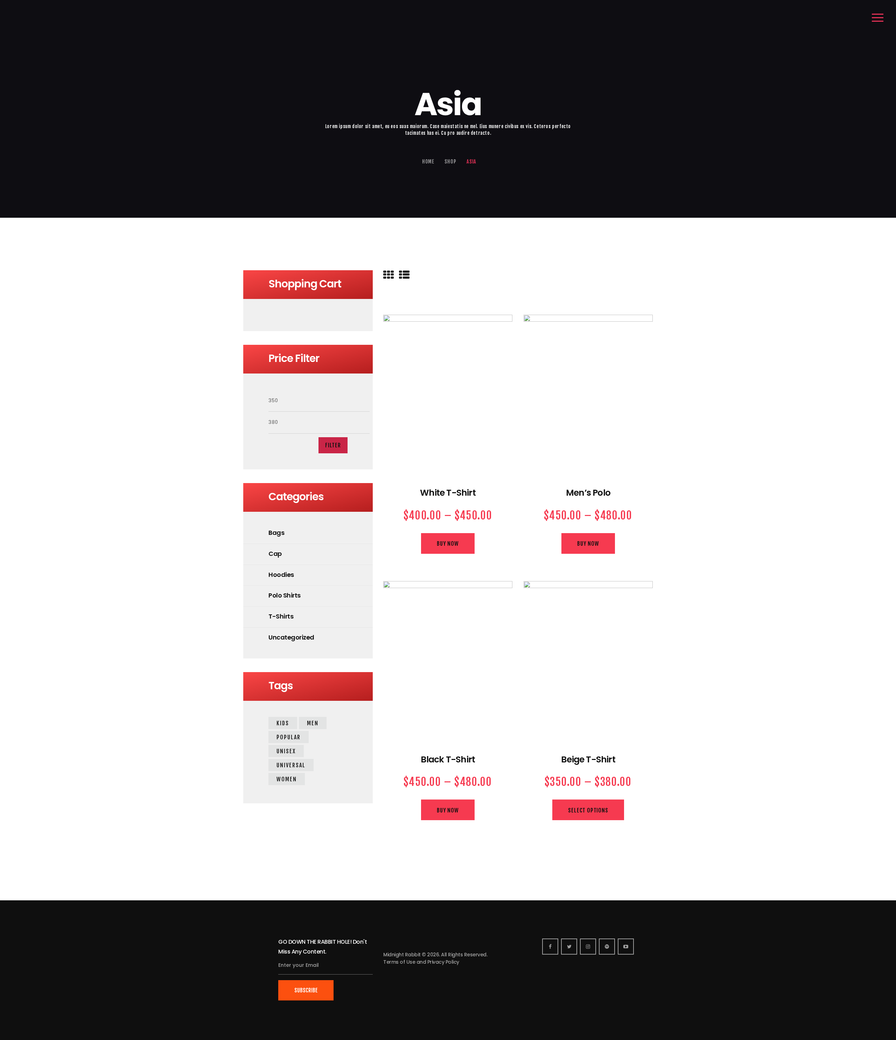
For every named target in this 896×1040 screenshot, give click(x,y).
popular (288, 737)
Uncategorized (291, 637)
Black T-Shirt (448, 760)
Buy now (448, 543)
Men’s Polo (588, 493)
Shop (450, 162)
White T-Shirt (448, 493)
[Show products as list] (404, 274)
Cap (275, 553)
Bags (276, 532)
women (286, 779)
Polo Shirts (284, 595)
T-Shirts (280, 616)
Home (428, 162)
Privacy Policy (443, 962)
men (312, 723)
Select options (588, 810)
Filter (333, 445)
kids (282, 723)
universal (291, 765)
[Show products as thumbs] (388, 274)
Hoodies (281, 574)
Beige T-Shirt (588, 760)
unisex (286, 751)
